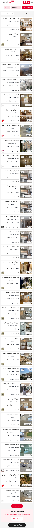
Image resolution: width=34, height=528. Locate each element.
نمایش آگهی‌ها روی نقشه (17, 525)
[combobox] (7, 13)
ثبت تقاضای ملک (17, 518)
